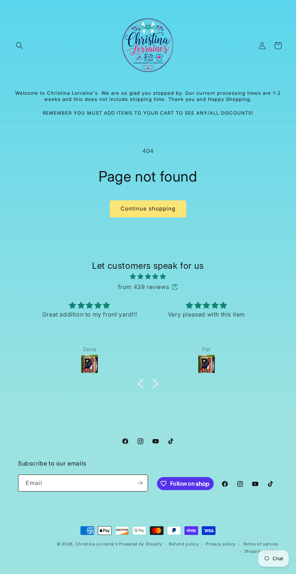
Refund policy (184, 544)
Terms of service (260, 544)
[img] (148, 276)
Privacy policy (221, 544)
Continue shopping (148, 208)
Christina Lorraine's (96, 544)
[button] (19, 46)
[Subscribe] (140, 483)
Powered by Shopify (140, 544)
